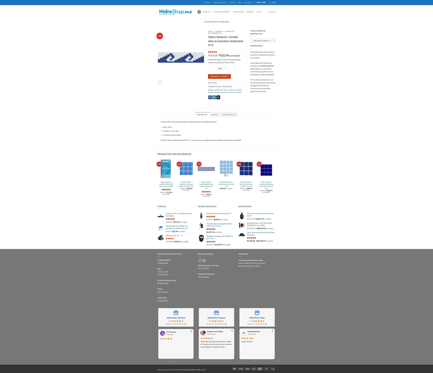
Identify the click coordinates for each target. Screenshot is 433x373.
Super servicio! (246, 342)
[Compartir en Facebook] (210, 97)
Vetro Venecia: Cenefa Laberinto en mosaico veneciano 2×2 (206, 185)
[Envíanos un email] (274, 2)
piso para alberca (226, 92)
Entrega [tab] (214, 115)
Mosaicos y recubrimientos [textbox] (263, 41)
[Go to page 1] (174, 361)
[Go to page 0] (172, 361)
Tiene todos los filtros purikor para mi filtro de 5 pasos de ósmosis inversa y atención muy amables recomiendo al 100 (216, 344)
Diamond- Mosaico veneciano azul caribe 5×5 (226, 184)
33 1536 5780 (203, 268)
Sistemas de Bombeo (221, 12)
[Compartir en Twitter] (214, 97)
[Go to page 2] (216, 361)
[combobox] (263, 40)
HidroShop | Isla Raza (176, 318)
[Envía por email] (218, 97)
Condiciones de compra (220, 2)
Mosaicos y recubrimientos (221, 32)
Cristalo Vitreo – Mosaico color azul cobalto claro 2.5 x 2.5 (186, 184)
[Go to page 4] (179, 361)
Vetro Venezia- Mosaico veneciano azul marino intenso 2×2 (266, 185)
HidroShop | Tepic (257, 318)
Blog (239, 2)
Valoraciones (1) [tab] (229, 115)
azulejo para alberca (221, 90)
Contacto (233, 2)
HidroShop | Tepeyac (217, 318)
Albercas (206, 12)
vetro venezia (237, 92)
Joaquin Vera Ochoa (215, 331)
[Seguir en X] (272, 2)
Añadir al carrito (219, 76)
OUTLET (259, 12)
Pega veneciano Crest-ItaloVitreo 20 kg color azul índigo (166, 184)
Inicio (210, 31)
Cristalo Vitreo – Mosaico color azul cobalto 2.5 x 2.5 (246, 184)
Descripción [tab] (202, 115)
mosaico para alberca (235, 90)
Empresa (207, 2)
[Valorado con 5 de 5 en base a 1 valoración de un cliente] (225, 52)
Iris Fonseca (171, 332)
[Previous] (157, 179)
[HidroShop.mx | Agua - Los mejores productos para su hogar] (175, 11)
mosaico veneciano (214, 92)
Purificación (238, 12)
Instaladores (248, 2)
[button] (160, 82)
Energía (250, 12)
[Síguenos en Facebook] (270, 2)
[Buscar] (199, 12)
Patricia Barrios (254, 331)
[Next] (275, 179)
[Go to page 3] (177, 361)
